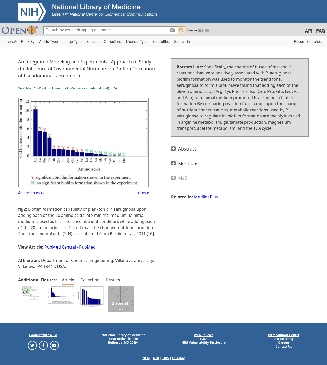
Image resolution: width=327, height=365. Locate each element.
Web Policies (203, 335)
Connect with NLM (43, 335)
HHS (165, 358)
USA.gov (178, 358)
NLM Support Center (283, 335)
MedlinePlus (206, 197)
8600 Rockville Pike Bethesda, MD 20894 (123, 341)
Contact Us (284, 346)
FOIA (203, 339)
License (143, 193)
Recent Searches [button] (308, 41)
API (308, 30)
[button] (28, 41)
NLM (146, 358)
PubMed (87, 247)
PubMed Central (60, 247)
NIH (156, 358)
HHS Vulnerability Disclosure (204, 342)
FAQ (320, 30)
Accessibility (284, 339)
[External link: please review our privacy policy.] (32, 345)
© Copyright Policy (31, 193)
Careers (284, 342)
